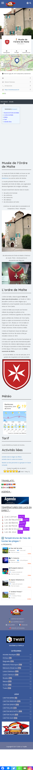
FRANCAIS (24, 625)
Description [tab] (4, 102)
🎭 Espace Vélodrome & (16, 580)
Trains (5, 688)
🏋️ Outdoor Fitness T (15, 592)
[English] (10, 484)
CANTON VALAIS (8, 715)
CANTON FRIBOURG (10, 701)
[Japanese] (5, 487)
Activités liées (7, 122)
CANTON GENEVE (9, 705)
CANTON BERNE (8, 698)
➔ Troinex (12, 598)
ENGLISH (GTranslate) (17, 628)
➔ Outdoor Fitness (16, 596)
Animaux (6, 658)
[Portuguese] (10, 487)
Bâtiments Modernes (10, 668)
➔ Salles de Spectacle (16, 584)
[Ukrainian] (14, 487)
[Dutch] (7, 484)
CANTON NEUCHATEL (10, 711)
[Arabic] (2, 484)
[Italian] (2, 487)
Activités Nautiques (9, 655)
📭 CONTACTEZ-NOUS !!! (16, 619)
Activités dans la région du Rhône (12, 457)
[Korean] (7, 487)
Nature (5, 681)
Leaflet (29, 69)
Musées (5, 678)
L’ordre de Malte (8, 115)
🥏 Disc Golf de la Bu (15, 548)
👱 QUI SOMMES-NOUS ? (16, 622)
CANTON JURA (8, 708)
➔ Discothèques (23, 560)
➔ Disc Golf (22, 550)
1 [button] (15, 33)
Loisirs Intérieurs (9, 675)
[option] (16, 23)
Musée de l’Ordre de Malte (11, 113)
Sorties (5, 685)
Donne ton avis (26, 52)
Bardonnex (5, 178)
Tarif (5, 119)
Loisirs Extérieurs (9, 671)
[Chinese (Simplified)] (5, 484)
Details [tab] (11, 102)
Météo (5, 117)
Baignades (6, 661)
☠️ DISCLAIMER (10, 625)
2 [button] (17, 33)
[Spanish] (12, 487)
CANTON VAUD (8, 718)
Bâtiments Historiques (10, 665)
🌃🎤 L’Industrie (14, 558)
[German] (14, 484)
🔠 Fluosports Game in (16, 568)
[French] (12, 484)
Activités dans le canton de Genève (12, 459)
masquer (14, 109)
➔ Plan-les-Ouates (14, 552)
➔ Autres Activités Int (16, 572)
